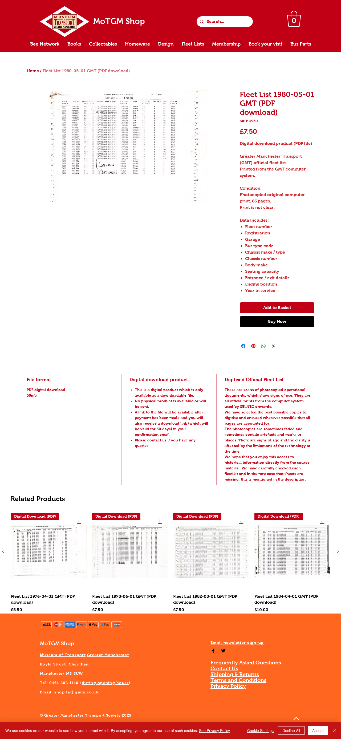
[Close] (334, 730)
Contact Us (224, 668)
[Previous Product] (3, 551)
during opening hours (105, 683)
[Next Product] (338, 551)
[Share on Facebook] (243, 346)
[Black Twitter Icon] (223, 650)
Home (33, 70)
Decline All (291, 730)
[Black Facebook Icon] (213, 650)
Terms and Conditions (238, 680)
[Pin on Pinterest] (253, 346)
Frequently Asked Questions (245, 662)
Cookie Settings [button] (260, 730)
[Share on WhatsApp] (263, 346)
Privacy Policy (228, 686)
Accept (318, 730)
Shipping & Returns (234, 674)
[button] (294, 19)
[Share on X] (273, 346)
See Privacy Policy (214, 730)
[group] (170, 563)
